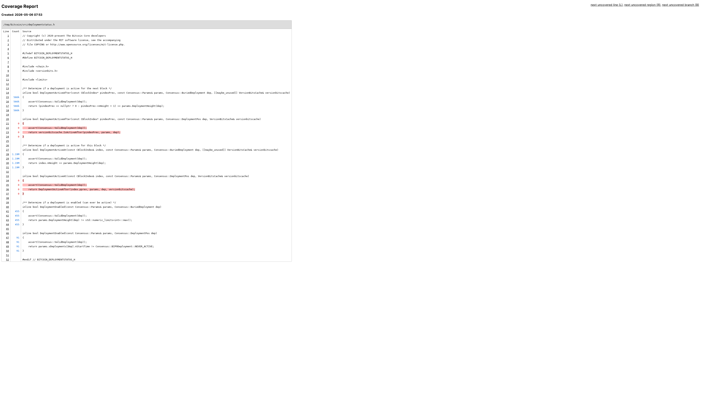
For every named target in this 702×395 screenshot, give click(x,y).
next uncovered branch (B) (680, 5)
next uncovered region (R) (642, 5)
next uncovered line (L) (607, 5)
